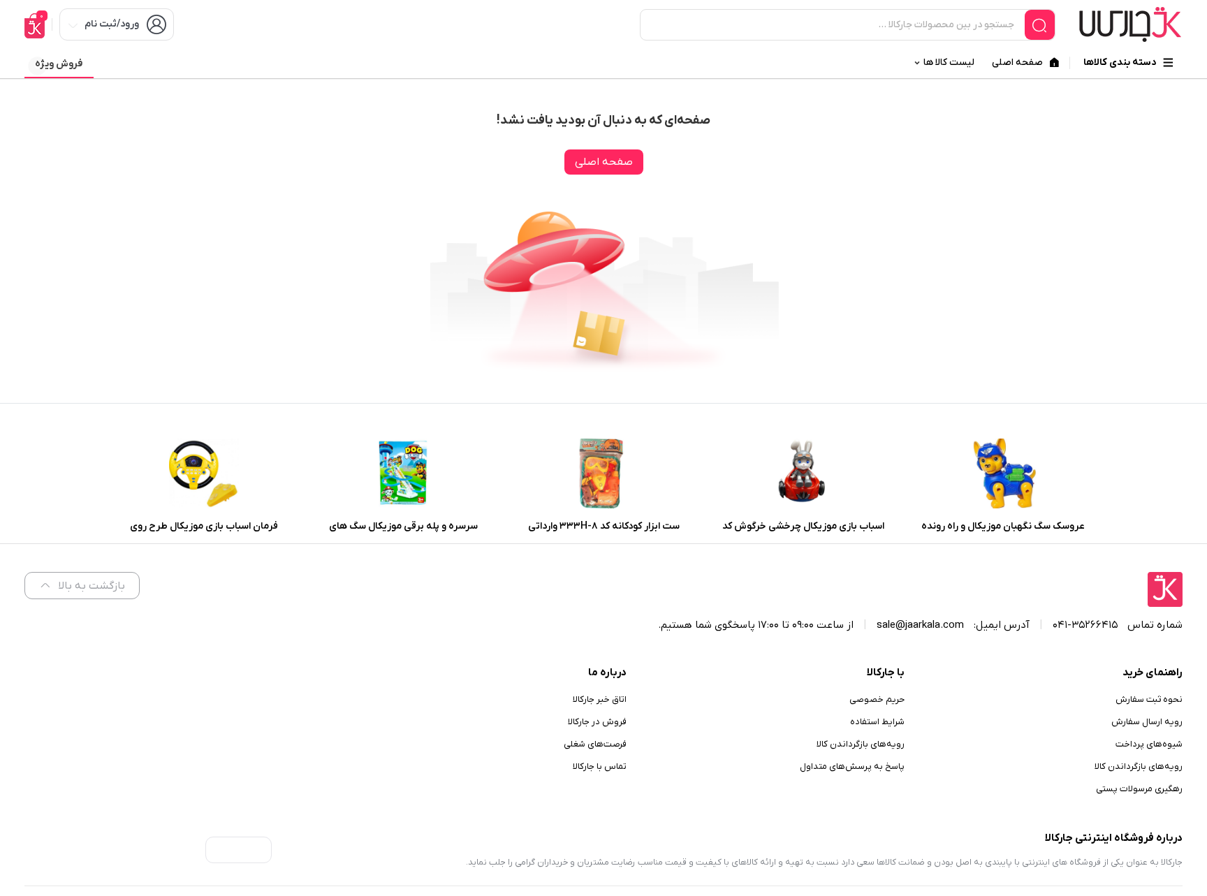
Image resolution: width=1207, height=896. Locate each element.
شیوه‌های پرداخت (1149, 744)
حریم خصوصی (877, 699)
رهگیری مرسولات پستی (1139, 789)
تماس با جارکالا (600, 766)
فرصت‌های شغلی (595, 744)
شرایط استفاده (877, 722)
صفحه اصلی (604, 162)
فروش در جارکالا (597, 722)
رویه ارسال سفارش (1147, 722)
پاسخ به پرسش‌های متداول (852, 766)
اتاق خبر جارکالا (600, 699)
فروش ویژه (58, 64)
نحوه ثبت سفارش (1149, 699)
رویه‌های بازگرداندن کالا (1139, 766)
